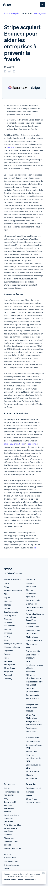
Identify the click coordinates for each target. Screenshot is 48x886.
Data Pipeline (10, 615)
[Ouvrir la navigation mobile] (42, 4)
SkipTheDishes (11, 443)
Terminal (8, 675)
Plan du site (9, 838)
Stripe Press (31, 799)
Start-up (30, 590)
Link (6, 640)
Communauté (10, 802)
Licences (8, 834)
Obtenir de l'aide (11, 861)
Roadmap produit (33, 788)
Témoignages (40, 13)
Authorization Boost (13, 590)
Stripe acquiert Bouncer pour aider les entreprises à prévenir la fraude (22, 43)
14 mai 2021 (9, 67)
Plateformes (31, 644)
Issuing (7, 636)
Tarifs (6, 583)
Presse (29, 795)
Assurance (31, 671)
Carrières (30, 791)
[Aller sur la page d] (7, 569)
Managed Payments (13, 643)
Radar (6, 657)
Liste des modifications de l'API (33, 758)
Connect (8, 608)
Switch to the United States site (19, 879)
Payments (8, 650)
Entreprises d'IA (33, 651)
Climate (7, 604)
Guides (7, 788)
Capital (7, 597)
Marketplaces (32, 637)
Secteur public (32, 695)
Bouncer (11, 147)
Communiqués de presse (17, 13)
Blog (6, 798)
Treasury (8, 678)
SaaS (28, 647)
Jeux (28, 661)
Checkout (8, 601)
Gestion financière (34, 640)
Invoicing (8, 633)
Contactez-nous (33, 802)
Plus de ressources (12, 848)
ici (35, 547)
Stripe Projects (32, 771)
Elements (8, 619)
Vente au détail (32, 698)
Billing (6, 594)
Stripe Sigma (9, 668)
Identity (7, 629)
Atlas (6, 587)
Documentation (33, 741)
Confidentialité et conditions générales (12, 818)
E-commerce (32, 603)
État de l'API (31, 751)
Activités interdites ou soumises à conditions (12, 828)
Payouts (7, 654)
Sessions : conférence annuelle (9, 808)
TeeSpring (31, 443)
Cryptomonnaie (11, 612)
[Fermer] (43, 874)
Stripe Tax (8, 671)
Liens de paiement (12, 647)
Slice (21, 443)
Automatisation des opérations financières (35, 617)
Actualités (27, 13)
